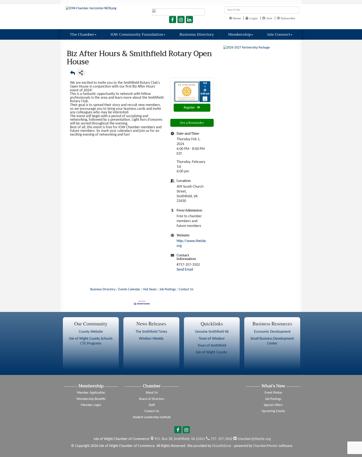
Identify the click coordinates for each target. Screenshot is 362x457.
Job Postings (167, 289)
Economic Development (272, 332)
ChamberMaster (265, 446)
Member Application (91, 392)
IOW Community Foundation (137, 34)
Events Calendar (129, 289)
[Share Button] (80, 72)
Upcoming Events (273, 411)
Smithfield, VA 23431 (180, 439)
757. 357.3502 (221, 439)
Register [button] (189, 107)
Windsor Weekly (151, 338)
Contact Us (186, 289)
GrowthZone (221, 446)
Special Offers (273, 405)
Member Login (91, 405)
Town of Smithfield (212, 345)
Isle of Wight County (212, 352)
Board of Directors (151, 399)
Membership (239, 34)
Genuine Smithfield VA (212, 332)
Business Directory (197, 34)
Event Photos (273, 392)
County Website (91, 332)
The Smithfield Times (151, 332)
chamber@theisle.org (254, 439)
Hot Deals (149, 289)
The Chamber (82, 34)
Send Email (185, 269)
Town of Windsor (212, 338)
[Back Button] (72, 74)
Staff (152, 405)
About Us (152, 392)
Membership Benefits (91, 399)
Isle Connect (278, 34)
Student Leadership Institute (152, 417)
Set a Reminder (192, 123)
